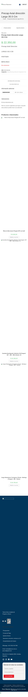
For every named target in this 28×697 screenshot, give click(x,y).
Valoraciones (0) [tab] (14, 84)
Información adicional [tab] (14, 81)
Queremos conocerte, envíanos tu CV (12, 638)
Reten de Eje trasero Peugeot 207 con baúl (14, 231)
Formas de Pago (7, 633)
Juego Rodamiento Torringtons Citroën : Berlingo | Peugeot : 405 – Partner (14, 478)
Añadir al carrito (14, 237)
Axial (8, 71)
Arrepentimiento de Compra (9, 641)
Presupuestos (6, 630)
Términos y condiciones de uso (17, 685)
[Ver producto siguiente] (25, 28)
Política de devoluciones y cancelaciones (18, 686)
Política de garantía (6, 686)
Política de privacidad (7, 685)
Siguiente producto (20, 27)
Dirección (12, 71)
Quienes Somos (6, 635)
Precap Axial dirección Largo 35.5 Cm (15, 19)
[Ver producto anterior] (2, 28)
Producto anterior (7, 27)
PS (16, 690)
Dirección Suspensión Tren (20, 71)
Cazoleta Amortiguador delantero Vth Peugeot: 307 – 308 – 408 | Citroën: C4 (14, 354)
